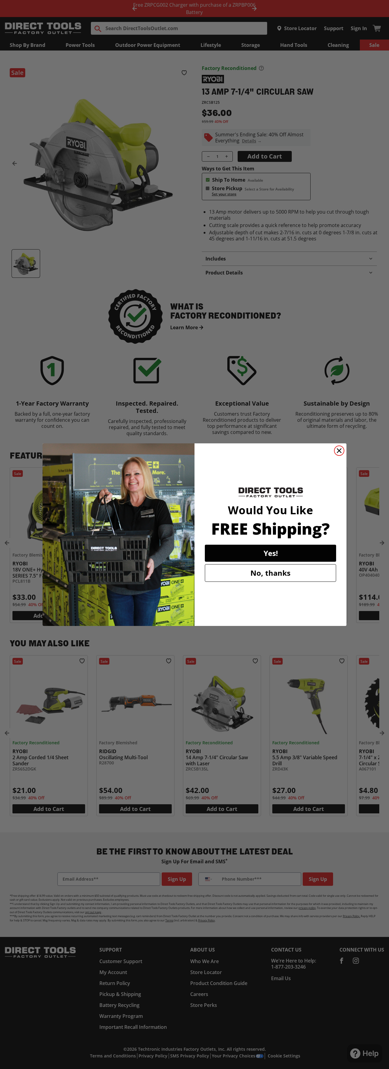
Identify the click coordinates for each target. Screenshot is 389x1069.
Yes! (270, 553)
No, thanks (270, 573)
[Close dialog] (339, 451)
